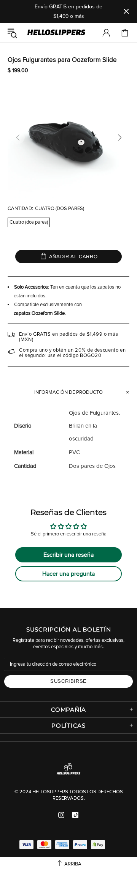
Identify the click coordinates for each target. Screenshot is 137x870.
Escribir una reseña (68, 555)
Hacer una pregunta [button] (68, 574)
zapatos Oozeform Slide (39, 313)
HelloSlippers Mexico (56, 32)
